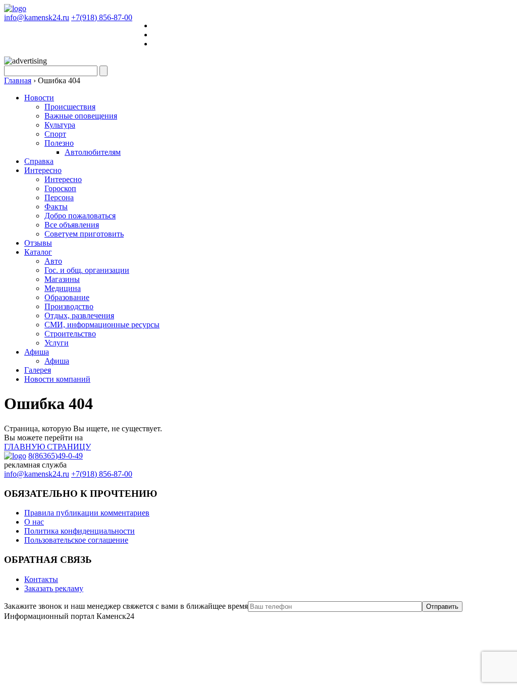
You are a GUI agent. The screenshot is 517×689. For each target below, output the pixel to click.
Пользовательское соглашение (76, 540)
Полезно (59, 143)
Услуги (56, 342)
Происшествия (69, 106)
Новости (39, 97)
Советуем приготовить (84, 233)
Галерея (37, 370)
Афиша (36, 352)
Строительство (70, 333)
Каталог (38, 252)
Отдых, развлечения (79, 315)
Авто (53, 261)
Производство (68, 306)
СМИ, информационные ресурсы (102, 324)
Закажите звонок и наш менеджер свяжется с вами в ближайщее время (126, 606)
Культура (59, 125)
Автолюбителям (93, 152)
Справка (39, 161)
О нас (34, 522)
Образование (66, 297)
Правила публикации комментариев (86, 512)
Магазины (62, 279)
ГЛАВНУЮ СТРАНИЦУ (47, 446)
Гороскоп (60, 188)
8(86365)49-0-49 (55, 455)
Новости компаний (57, 379)
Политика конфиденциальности (79, 531)
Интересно (43, 170)
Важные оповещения (80, 115)
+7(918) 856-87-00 (101, 17)
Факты (56, 206)
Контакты (41, 579)
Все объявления (71, 224)
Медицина (62, 288)
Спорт (55, 134)
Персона (59, 197)
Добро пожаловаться (80, 215)
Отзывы (38, 243)
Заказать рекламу (53, 588)
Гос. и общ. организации (86, 270)
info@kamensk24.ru (36, 17)
